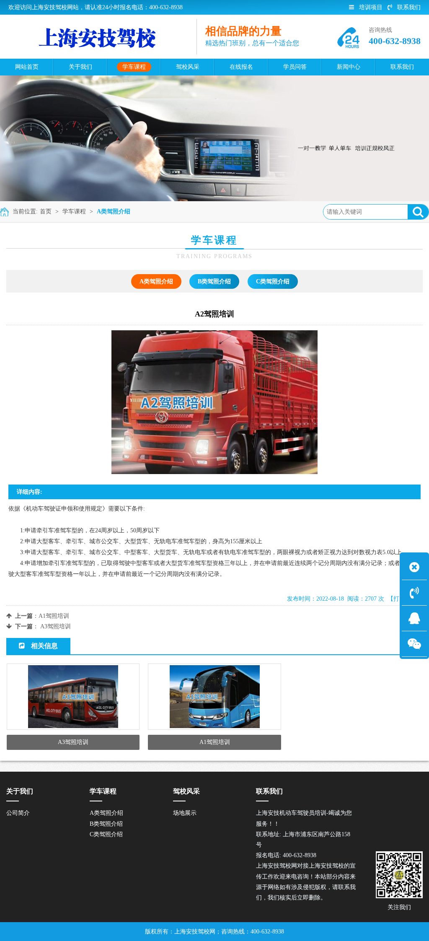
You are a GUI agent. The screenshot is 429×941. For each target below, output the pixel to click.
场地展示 (184, 813)
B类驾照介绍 (214, 281)
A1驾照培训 (54, 616)
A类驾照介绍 (113, 211)
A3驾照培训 (55, 626)
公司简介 (18, 813)
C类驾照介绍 (272, 281)
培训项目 (370, 7)
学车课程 (74, 211)
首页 (46, 211)
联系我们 (409, 7)
